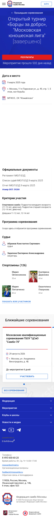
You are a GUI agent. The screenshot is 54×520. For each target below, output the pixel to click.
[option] (27, 354)
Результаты (27, 57)
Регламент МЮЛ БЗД (13, 175)
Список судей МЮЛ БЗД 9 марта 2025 (22, 180)
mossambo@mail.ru (10, 465)
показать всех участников (16, 301)
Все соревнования (14, 390)
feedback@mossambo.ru (12, 472)
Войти (46, 4)
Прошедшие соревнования (28, 12)
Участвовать (27, 376)
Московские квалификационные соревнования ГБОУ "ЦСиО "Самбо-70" (26, 338)
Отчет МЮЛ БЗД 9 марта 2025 (18, 185)
